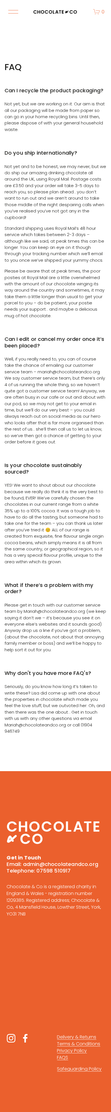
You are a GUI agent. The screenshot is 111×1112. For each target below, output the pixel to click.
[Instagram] (11, 1038)
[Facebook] (25, 1038)
